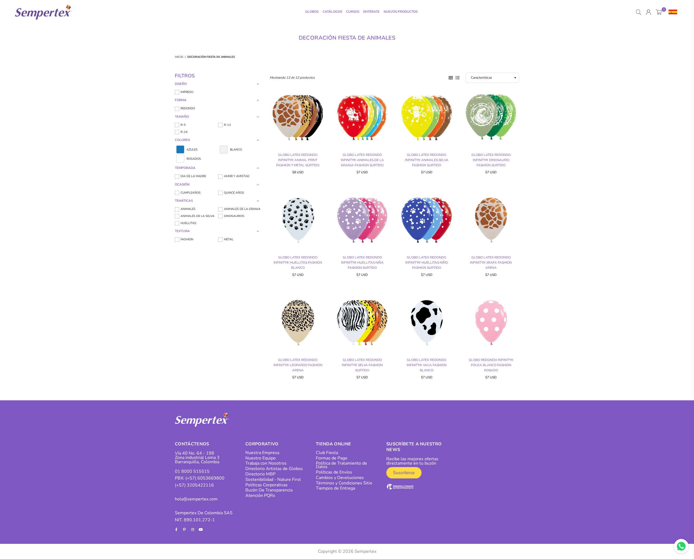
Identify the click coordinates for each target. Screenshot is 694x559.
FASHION (187, 239)
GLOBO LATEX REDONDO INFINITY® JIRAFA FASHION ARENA (491, 262)
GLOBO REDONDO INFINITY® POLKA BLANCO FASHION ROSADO (491, 365)
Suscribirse (404, 473)
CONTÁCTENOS (192, 444)
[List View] (457, 77)
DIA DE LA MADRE (193, 176)
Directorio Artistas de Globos (274, 469)
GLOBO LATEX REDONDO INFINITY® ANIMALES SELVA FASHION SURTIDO (426, 160)
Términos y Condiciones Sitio (344, 483)
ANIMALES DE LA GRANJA (242, 209)
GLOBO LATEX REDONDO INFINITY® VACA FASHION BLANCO (427, 365)
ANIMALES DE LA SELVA (197, 216)
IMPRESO (187, 92)
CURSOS (352, 11)
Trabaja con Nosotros (266, 463)
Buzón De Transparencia (269, 490)
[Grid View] (451, 77)
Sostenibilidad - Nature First (273, 480)
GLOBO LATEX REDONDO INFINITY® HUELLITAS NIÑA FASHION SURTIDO (362, 262)
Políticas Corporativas (266, 485)
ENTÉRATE (371, 11)
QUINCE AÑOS (234, 193)
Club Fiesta (327, 453)
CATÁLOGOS (332, 11)
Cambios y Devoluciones (340, 478)
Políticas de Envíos (334, 472)
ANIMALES (188, 209)
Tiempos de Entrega (335, 488)
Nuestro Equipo (260, 458)
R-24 (184, 132)
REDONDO (188, 108)
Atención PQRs (260, 496)
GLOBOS (312, 11)
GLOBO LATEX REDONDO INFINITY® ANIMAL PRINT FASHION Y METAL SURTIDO (297, 160)
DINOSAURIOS (234, 216)
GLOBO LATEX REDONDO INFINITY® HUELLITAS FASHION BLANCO (298, 262)
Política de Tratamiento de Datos (341, 465)
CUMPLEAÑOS (191, 193)
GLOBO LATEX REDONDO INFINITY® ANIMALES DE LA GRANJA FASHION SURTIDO (362, 160)
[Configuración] (671, 12)
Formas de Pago (331, 458)
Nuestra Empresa (262, 453)
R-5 (183, 125)
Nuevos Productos (400, 11)
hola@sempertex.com (196, 499)
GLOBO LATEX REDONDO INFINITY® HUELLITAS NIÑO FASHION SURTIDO (426, 262)
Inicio (179, 57)
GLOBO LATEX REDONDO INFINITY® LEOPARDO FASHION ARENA (298, 365)
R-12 (227, 125)
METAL (228, 239)
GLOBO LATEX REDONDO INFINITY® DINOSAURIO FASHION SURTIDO (491, 160)
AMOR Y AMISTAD (236, 176)
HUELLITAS (188, 223)
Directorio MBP (260, 474)
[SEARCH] (639, 12)
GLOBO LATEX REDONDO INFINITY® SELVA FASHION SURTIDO (362, 365)
